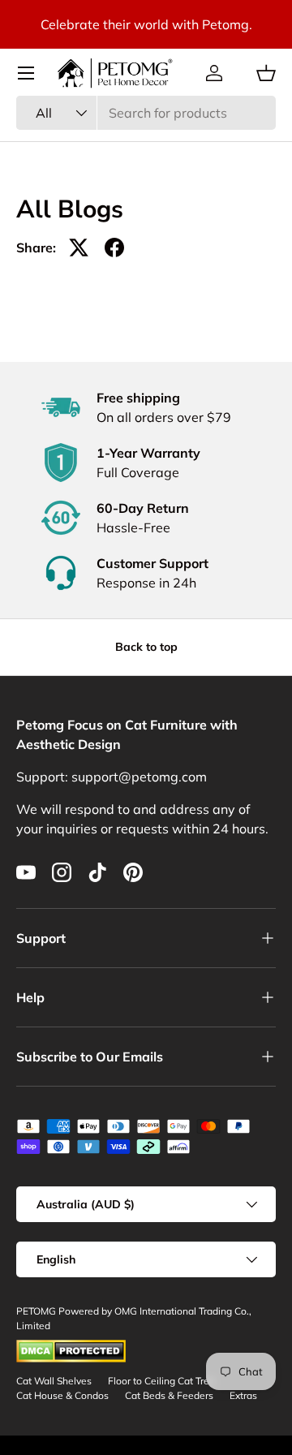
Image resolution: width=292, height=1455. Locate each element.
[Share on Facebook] (114, 247)
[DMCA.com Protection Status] (71, 1347)
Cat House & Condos (62, 1395)
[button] (266, 73)
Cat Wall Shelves (54, 1381)
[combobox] (146, 113)
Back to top (146, 646)
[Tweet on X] (79, 247)
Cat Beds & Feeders (169, 1395)
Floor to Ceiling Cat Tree (161, 1381)
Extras (243, 1395)
